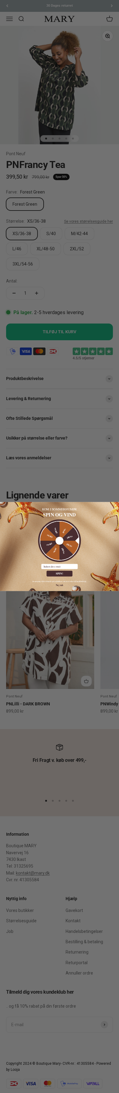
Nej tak (59, 585)
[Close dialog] (116, 505)
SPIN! (59, 574)
